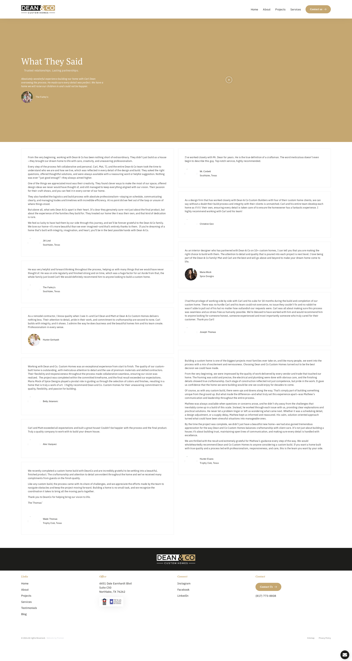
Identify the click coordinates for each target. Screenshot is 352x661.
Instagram (183, 583)
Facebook (183, 589)
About (266, 9)
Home (254, 9)
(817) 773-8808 (265, 596)
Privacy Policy (325, 638)
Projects (280, 9)
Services (295, 9)
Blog (24, 614)
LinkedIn (183, 596)
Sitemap (310, 638)
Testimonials (29, 608)
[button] (229, 80)
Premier (60, 638)
